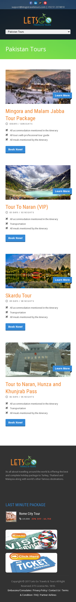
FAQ (36, 595)
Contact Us (54, 590)
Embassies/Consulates (20, 590)
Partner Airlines (48, 595)
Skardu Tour (19, 295)
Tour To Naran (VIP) (27, 207)
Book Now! (15, 149)
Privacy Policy (40, 590)
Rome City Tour (29, 514)
